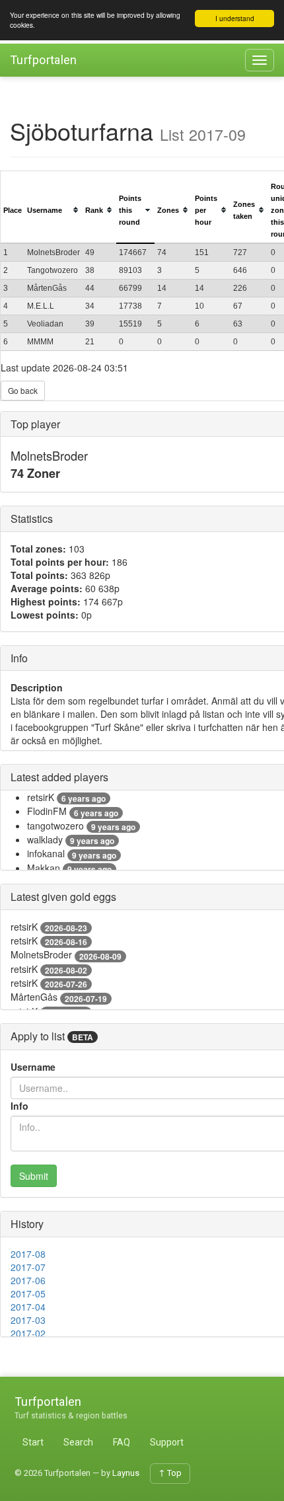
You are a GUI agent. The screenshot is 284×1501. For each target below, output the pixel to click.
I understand (234, 18)
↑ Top (170, 1473)
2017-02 (28, 1333)
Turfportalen (43, 60)
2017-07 (28, 1267)
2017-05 (28, 1293)
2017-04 (28, 1306)
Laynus (125, 1473)
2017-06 (28, 1280)
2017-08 (28, 1253)
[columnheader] (12, 210)
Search (78, 1442)
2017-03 (28, 1320)
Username (33, 1066)
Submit (33, 1175)
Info (19, 1105)
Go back (23, 390)
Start (33, 1442)
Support (167, 1442)
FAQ (121, 1442)
